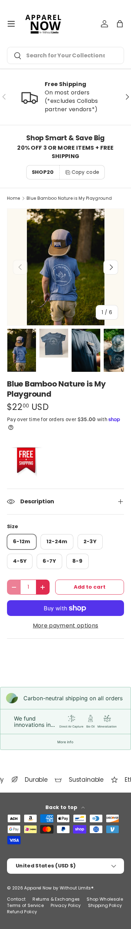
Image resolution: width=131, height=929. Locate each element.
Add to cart (90, 586)
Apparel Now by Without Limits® (59, 888)
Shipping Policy (105, 905)
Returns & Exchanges (56, 899)
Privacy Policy (66, 905)
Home (13, 198)
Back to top (62, 807)
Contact (16, 899)
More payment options (65, 626)
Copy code (86, 172)
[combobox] (65, 55)
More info (65, 742)
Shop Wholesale (105, 899)
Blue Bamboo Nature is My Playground (69, 198)
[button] (120, 23)
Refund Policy (22, 912)
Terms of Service (25, 905)
